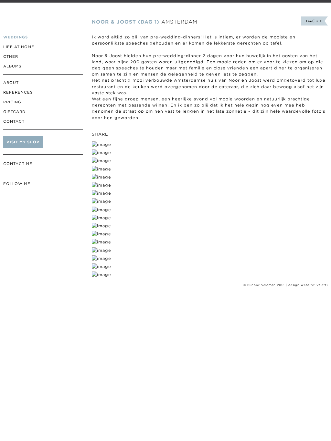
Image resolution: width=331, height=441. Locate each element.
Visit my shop (22, 142)
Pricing (12, 102)
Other (10, 56)
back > (314, 21)
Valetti (322, 285)
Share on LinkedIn (137, 134)
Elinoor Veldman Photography (43, 14)
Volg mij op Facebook (17, 194)
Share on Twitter (117, 134)
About (11, 82)
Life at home (18, 47)
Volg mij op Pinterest (27, 194)
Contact (14, 121)
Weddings (15, 37)
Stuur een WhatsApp (17, 174)
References (18, 92)
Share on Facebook (127, 134)
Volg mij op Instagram (7, 194)
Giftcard (14, 111)
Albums (12, 66)
